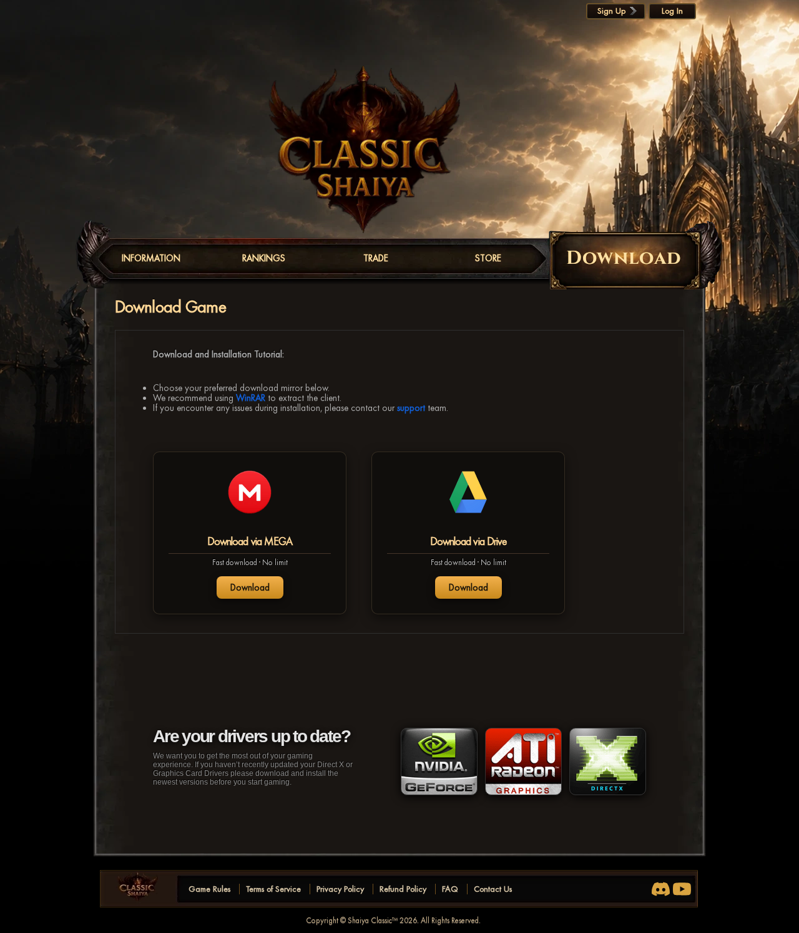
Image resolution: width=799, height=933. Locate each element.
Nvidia (439, 761)
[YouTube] (682, 888)
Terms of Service (273, 889)
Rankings (263, 258)
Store (488, 258)
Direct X (607, 761)
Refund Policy (403, 889)
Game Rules (209, 889)
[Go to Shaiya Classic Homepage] (142, 889)
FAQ (450, 889)
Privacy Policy (340, 889)
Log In (672, 11)
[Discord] (661, 888)
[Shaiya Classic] (364, 152)
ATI (523, 761)
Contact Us (493, 889)
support (411, 407)
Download (250, 587)
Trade (375, 258)
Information (151, 258)
